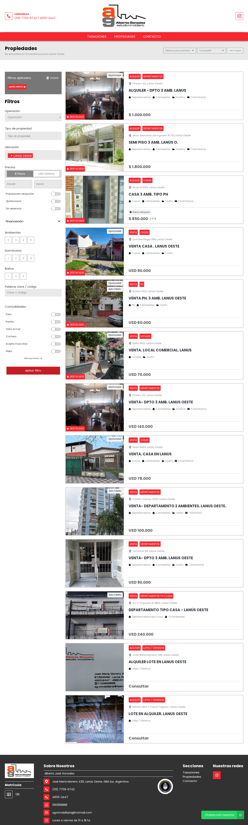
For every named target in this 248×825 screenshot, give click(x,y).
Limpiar (54, 77)
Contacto (152, 36)
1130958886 (59, 805)
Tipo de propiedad (18, 128)
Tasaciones (96, 36)
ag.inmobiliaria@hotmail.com (72, 813)
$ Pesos (20, 174)
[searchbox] (35, 136)
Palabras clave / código (21, 287)
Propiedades (124, 36)
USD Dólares (46, 174)
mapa (237, 50)
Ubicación (12, 147)
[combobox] (33, 136)
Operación (12, 111)
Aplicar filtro (33, 370)
